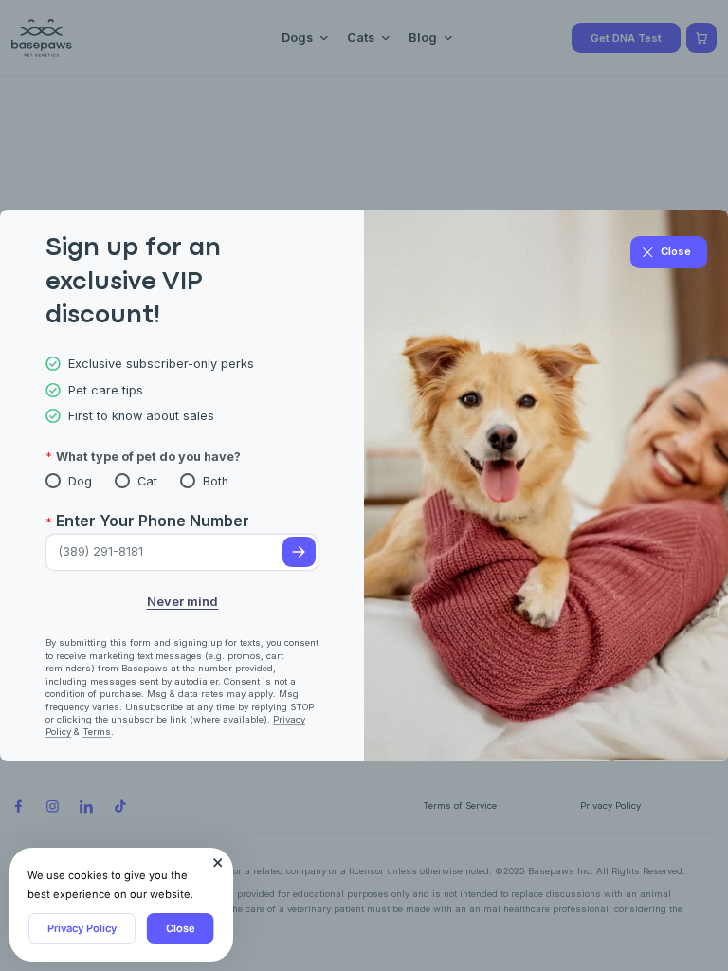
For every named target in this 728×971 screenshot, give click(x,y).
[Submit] (299, 552)
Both (215, 481)
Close (180, 928)
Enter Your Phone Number (152, 520)
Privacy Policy (82, 928)
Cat (147, 481)
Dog (80, 481)
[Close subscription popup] (218, 863)
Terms (96, 731)
